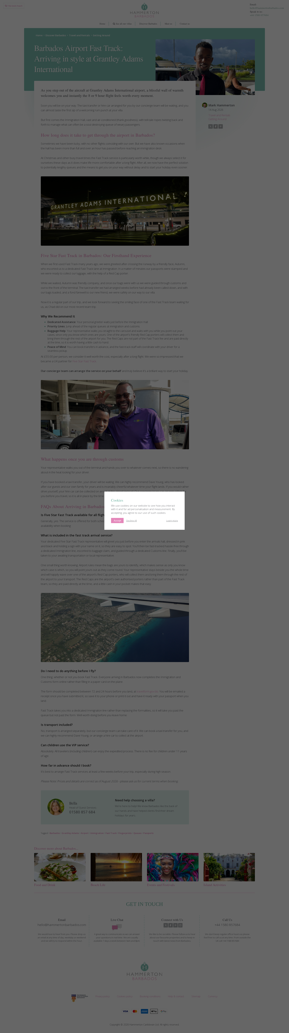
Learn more (172, 520)
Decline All (131, 520)
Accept (117, 520)
